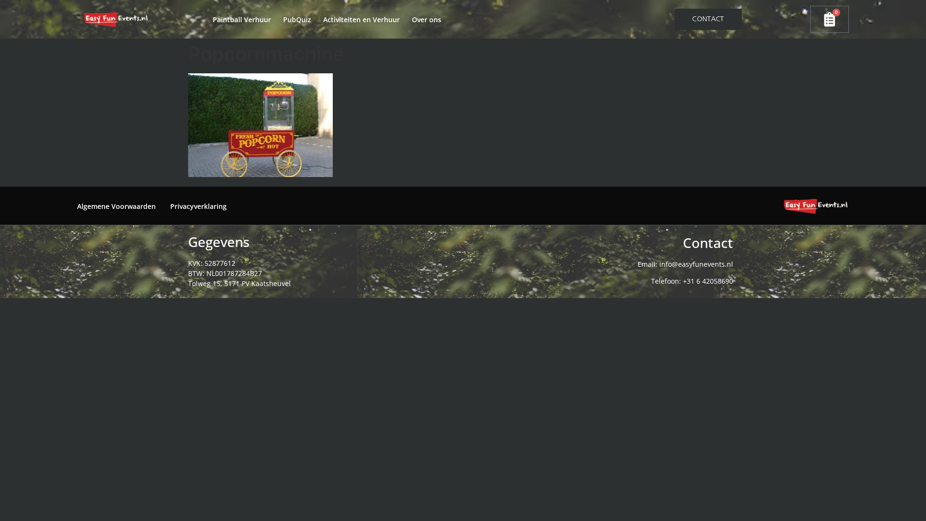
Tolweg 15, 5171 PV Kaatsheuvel (239, 283)
